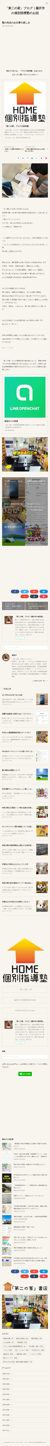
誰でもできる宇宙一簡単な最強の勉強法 (17, 1362)
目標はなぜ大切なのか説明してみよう (16, 901)
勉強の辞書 (8, 1338)
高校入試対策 (22, 1338)
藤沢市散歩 (36, 1338)
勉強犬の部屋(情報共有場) (25, 1000)
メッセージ (35, 1354)
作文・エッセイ (21, 1350)
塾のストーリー (10, 1358)
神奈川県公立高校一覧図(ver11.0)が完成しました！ (30, 1164)
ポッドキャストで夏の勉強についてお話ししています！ (22, 826)
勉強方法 (8, 1354)
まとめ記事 (8, 1342)
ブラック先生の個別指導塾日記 (14, 1346)
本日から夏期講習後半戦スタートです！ (16, 732)
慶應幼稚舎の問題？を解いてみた (24, 1227)
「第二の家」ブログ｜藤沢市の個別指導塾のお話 (25, 10)
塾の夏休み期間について (11, 770)
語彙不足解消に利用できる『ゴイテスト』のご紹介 (21, 714)
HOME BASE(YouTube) (25, 1011)
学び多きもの (38, 1350)
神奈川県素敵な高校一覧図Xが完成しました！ (28, 1248)
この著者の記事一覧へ (39, 681)
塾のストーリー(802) (7, 348)
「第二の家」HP (25, 989)
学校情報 (22, 1342)
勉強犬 (14, 655)
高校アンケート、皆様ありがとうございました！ (29, 1196)
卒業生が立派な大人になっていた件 (15, 864)
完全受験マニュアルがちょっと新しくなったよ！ (20, 789)
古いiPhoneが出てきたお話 (12, 695)
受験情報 (21, 1354)
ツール (7, 1350)
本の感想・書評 (36, 1346)
